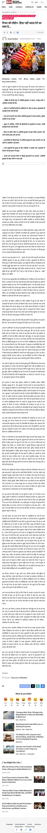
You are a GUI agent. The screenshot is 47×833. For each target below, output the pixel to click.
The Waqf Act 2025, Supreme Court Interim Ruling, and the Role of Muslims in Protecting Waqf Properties (30, 737)
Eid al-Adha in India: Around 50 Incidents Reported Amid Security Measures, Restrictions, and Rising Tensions (16, 805)
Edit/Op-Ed (7, 16)
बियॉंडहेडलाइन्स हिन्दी (8, 18)
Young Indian (30, 754)
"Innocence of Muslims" (19, 678)
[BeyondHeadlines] (15, 2)
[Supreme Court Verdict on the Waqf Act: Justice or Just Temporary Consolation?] (8, 749)
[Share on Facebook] (7, 32)
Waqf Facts (23, 720)
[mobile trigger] (4, 2)
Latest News (24, 16)
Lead (32, 16)
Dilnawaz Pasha (9, 79)
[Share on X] (10, 32)
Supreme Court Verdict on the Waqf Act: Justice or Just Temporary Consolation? (28, 749)
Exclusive (18, 729)
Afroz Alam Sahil (32, 79)
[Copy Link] (14, 32)
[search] (32, 2)
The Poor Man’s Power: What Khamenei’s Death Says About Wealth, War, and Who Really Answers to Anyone (17, 793)
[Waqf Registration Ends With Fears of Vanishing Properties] (8, 727)
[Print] (17, 32)
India (15, 16)
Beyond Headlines (13, 39)
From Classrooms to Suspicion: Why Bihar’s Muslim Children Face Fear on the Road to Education (17, 779)
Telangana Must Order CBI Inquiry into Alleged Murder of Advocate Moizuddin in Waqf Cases (29, 714)
